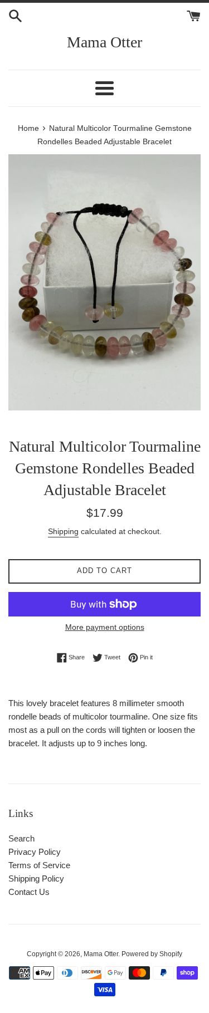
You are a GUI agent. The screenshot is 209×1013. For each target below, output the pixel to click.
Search (21, 838)
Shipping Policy (36, 878)
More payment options (104, 627)
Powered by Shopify (151, 954)
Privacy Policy (34, 852)
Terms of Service (39, 865)
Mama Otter (104, 42)
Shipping (63, 531)
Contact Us (29, 892)
